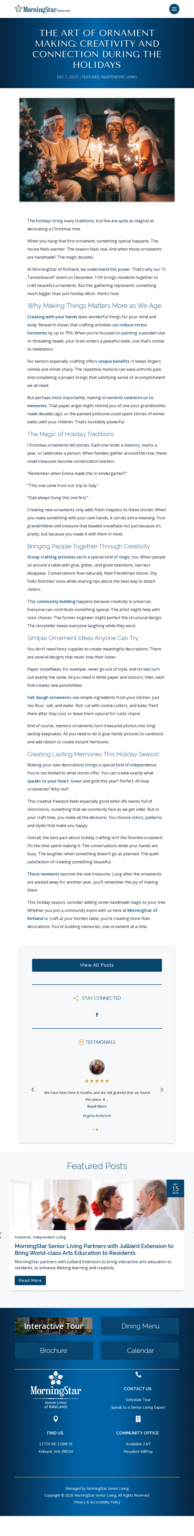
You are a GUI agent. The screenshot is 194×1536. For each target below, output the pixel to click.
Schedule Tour (138, 1399)
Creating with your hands (52, 317)
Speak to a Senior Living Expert (138, 1407)
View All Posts (97, 965)
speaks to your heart (48, 781)
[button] (161, 1089)
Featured (91, 76)
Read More (96, 1106)
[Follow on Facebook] (97, 1015)
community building (56, 601)
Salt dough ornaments (49, 697)
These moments (43, 874)
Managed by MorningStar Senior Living (97, 1488)
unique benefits (114, 361)
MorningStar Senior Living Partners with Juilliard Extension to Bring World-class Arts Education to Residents (94, 1249)
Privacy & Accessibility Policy (97, 1502)
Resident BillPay (138, 1451)
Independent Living (119, 76)
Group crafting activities (51, 557)
